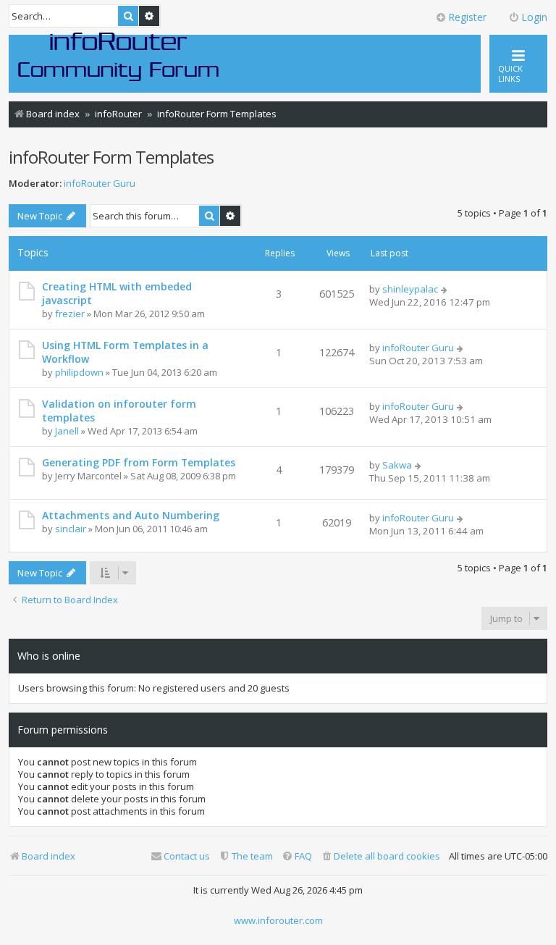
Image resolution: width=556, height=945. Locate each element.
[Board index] (118, 56)
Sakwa (397, 464)
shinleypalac (410, 288)
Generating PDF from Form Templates (138, 462)
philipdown (79, 372)
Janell (67, 430)
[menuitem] (380, 856)
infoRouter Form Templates (111, 157)
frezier (70, 313)
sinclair (70, 528)
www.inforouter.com (278, 920)
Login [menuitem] (534, 17)
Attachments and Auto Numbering (130, 515)
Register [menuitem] (467, 17)
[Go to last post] (445, 288)
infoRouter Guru (99, 183)
